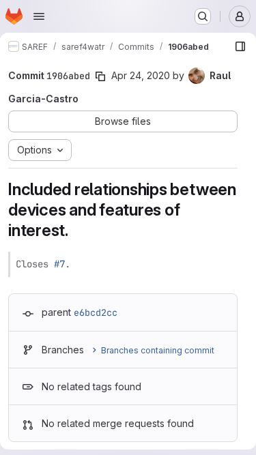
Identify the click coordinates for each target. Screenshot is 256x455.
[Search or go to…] (203, 16)
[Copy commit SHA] (100, 76)
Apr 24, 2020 (140, 75)
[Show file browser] (240, 46)
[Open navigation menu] (39, 16)
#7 (59, 264)
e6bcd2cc (95, 312)
